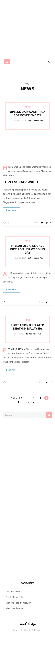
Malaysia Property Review (18, 602)
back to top (27, 623)
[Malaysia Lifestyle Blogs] (27, 547)
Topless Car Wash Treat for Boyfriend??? (27, 113)
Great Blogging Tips (15, 597)
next (31, 402)
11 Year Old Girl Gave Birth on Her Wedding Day (27, 249)
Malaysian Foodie (14, 608)
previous (17, 398)
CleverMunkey (13, 591)
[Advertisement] (27, 496)
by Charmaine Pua (35, 121)
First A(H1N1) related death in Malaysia (27, 326)
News (27, 107)
